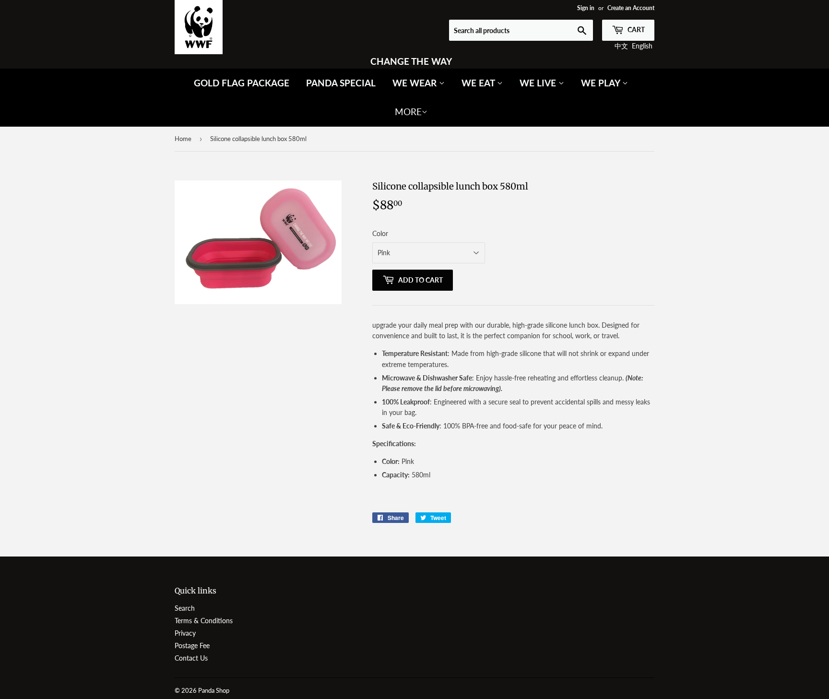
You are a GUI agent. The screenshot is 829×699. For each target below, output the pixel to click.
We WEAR (415, 82)
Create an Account (630, 8)
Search (185, 608)
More (408, 111)
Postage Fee (192, 645)
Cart (635, 29)
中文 (621, 46)
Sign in (585, 8)
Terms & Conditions (204, 620)
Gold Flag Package (241, 82)
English (642, 46)
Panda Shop (213, 690)
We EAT (479, 82)
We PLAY (601, 82)
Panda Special (341, 82)
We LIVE (539, 82)
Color (380, 233)
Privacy (185, 633)
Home (183, 138)
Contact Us (191, 658)
